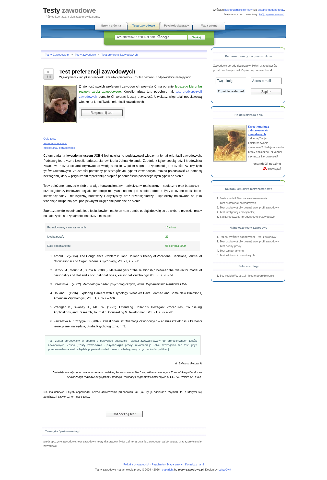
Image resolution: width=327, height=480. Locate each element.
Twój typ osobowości (271, 14)
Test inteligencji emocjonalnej (237, 212)
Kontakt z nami (194, 464)
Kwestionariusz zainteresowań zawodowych (258, 130)
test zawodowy (86, 441)
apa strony (209, 25)
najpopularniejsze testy (238, 9)
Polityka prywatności (136, 464)
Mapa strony (175, 464)
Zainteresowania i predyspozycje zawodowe (247, 216)
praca (182, 441)
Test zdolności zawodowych (237, 255)
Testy (69, 10)
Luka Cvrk (224, 469)
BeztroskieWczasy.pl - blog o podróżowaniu (247, 275)
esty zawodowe (143, 25)
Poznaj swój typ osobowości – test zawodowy (248, 236)
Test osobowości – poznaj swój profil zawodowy (249, 207)
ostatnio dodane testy (271, 9)
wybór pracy (169, 441)
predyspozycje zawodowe (59, 441)
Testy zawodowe (85, 54)
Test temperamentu (232, 250)
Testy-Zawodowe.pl (57, 54)
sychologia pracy (176, 25)
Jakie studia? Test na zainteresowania (243, 198)
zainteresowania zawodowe (143, 441)
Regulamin (158, 464)
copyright (167, 469)
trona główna (111, 25)
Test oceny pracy (230, 246)
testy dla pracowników (111, 441)
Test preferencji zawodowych (119, 54)
